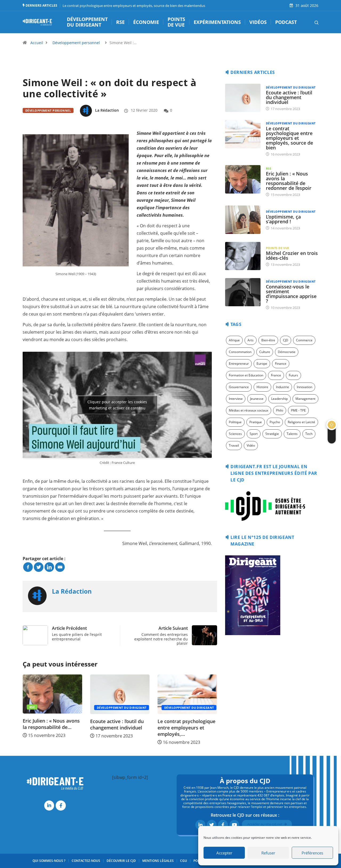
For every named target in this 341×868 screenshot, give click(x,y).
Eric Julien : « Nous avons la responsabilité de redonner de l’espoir (288, 180)
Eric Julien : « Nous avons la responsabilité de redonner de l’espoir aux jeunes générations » (170, 5)
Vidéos (258, 22)
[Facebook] (28, 567)
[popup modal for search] (309, 22)
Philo (279, 410)
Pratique (255, 422)
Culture (264, 352)
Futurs (293, 375)
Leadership (279, 398)
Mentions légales (158, 860)
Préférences (312, 853)
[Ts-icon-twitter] (212, 825)
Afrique (234, 340)
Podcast (286, 22)
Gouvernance (239, 387)
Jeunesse (256, 398)
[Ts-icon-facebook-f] (61, 805)
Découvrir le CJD (121, 860)
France (276, 375)
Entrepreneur (239, 363)
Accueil (36, 42)
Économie (146, 22)
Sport (254, 433)
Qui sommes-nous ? (49, 860)
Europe (262, 363)
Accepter (224, 853)
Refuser (268, 853)
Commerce (304, 340)
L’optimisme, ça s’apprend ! (283, 219)
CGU (183, 860)
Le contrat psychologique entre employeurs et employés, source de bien (289, 138)
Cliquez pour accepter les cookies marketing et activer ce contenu (117, 404)
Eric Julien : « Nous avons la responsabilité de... (186, 724)
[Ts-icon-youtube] (234, 825)
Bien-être (268, 340)
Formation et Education (246, 375)
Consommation (240, 352)
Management (305, 398)
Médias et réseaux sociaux (248, 410)
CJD (285, 340)
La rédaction (107, 110)
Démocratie (286, 352)
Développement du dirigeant (87, 22)
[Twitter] (38, 567)
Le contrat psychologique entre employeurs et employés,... (119, 727)
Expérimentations (217, 22)
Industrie (282, 387)
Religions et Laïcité (301, 422)
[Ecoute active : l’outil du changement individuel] (243, 98)
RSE (120, 22)
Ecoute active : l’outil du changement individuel (49, 724)
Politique (235, 422)
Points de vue (176, 22)
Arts (250, 340)
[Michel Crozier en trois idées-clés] (243, 256)
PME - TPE (298, 410)
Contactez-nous (86, 860)
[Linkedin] (49, 567)
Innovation (304, 387)
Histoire (262, 387)
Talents (292, 433)
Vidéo (251, 445)
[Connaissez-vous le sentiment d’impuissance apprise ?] (243, 292)
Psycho (275, 422)
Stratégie (272, 433)
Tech (308, 433)
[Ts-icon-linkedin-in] (49, 805)
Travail (234, 445)
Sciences (235, 433)
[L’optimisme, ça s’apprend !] (243, 220)
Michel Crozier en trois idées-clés (292, 255)
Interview (235, 398)
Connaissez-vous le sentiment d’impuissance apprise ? (291, 293)
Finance (280, 363)
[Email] (60, 567)
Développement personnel (76, 42)
